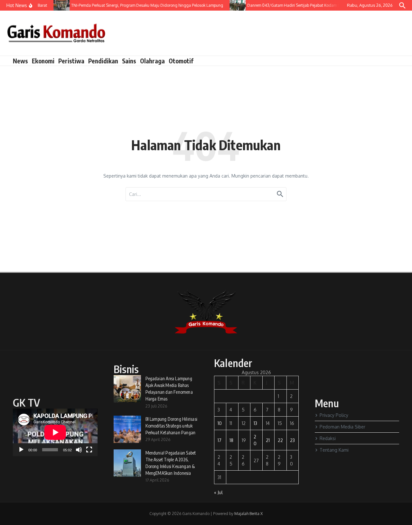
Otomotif (181, 61)
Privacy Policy (334, 415)
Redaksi (328, 438)
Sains (129, 61)
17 (219, 440)
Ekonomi (43, 61)
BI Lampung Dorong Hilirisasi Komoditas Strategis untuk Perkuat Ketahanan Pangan (171, 425)
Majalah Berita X (248, 513)
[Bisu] (79, 450)
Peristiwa (71, 61)
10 (220, 423)
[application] (55, 432)
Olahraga (152, 61)
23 (292, 440)
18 (231, 440)
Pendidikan (103, 61)
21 (268, 440)
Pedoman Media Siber (342, 426)
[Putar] (21, 450)
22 (280, 440)
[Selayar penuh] (89, 450)
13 (255, 423)
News (20, 61)
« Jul (218, 492)
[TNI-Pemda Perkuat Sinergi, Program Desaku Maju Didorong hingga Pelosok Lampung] (59, 5)
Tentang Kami (334, 450)
